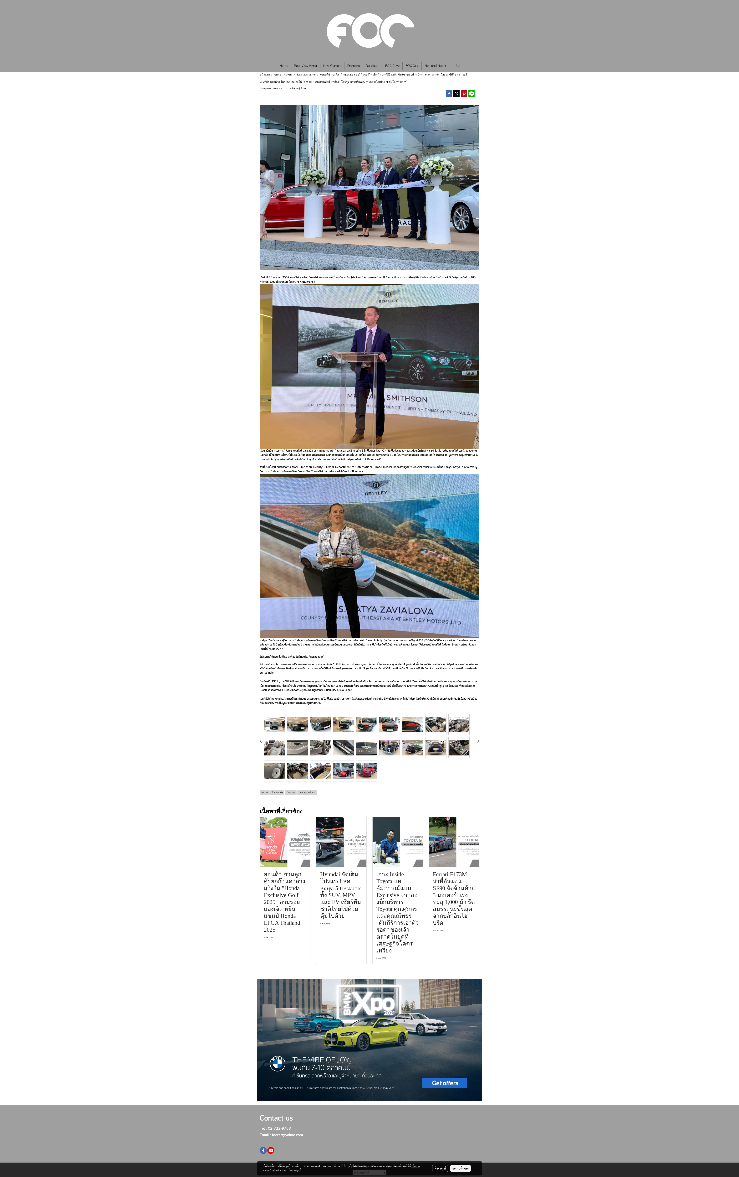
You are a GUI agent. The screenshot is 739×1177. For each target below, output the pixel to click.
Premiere (353, 66)
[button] (458, 65)
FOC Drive (392, 66)
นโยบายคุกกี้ (294, 1170)
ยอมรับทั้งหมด (460, 1168)
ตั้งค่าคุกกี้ (440, 1168)
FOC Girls (412, 66)
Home (284, 66)
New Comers (332, 66)
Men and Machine (437, 66)
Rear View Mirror (305, 66)
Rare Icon (372, 66)
